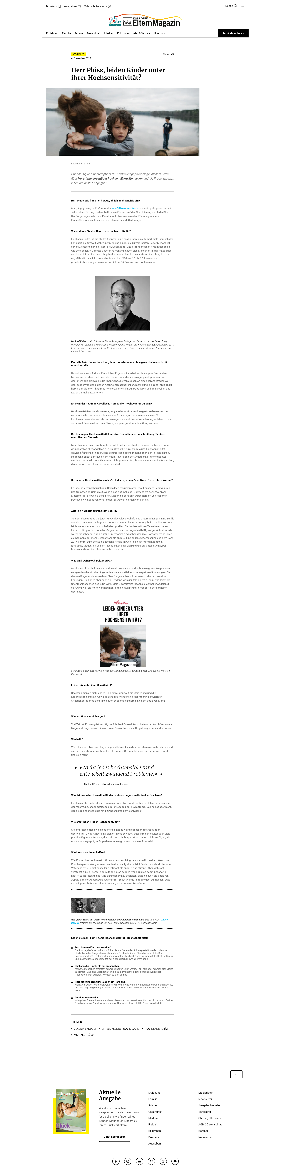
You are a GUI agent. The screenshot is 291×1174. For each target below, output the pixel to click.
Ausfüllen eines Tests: (125, 208)
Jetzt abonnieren (233, 33)
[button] (168, 54)
